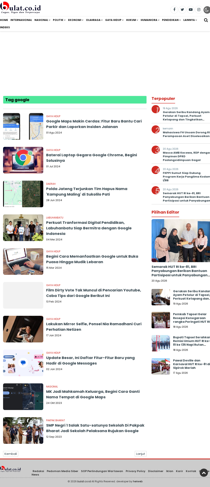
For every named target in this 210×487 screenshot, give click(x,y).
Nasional (41, 20)
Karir (179, 471)
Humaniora (149, 20)
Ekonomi (74, 20)
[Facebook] (174, 9)
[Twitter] (182, 9)
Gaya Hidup (113, 20)
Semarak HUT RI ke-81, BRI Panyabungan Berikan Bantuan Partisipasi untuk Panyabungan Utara (180, 273)
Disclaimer (155, 471)
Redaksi (38, 471)
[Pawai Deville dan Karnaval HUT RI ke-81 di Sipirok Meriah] (161, 367)
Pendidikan (170, 20)
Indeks (5, 27)
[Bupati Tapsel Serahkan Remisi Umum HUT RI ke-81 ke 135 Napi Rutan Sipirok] (161, 344)
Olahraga (93, 20)
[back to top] (204, 473)
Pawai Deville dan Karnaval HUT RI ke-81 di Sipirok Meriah (191, 364)
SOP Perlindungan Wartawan (102, 471)
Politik (58, 20)
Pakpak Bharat (55, 420)
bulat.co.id (84, 481)
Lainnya (189, 20)
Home (4, 20)
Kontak (191, 471)
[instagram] (198, 9)
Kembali (11, 454)
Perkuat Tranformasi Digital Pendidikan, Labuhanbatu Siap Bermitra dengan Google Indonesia (89, 228)
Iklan (169, 471)
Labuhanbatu (54, 217)
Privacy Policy (135, 471)
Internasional (21, 20)
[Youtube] (190, 9)
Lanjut (140, 454)
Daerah (51, 184)
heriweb (138, 481)
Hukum (131, 20)
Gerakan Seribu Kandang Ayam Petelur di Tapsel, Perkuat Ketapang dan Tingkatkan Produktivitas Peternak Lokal (186, 117)
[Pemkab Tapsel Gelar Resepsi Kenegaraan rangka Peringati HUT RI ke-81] (161, 321)
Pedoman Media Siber (62, 471)
